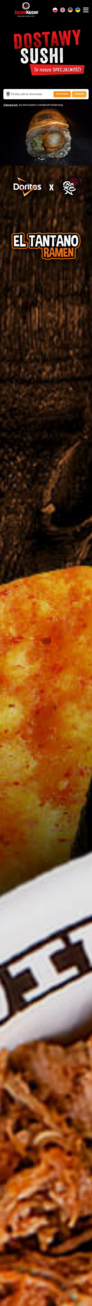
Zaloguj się (10, 105)
